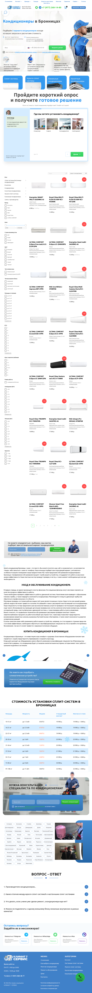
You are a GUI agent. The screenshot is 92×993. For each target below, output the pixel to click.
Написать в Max (69, 936)
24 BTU (41, 757)
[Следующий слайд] (88, 655)
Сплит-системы (11, 79)
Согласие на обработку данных (50, 985)
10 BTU (41, 739)
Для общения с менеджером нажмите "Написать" (40, 941)
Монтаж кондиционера (49, 967)
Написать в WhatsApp (42, 936)
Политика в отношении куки (49, 988)
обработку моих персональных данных (26, 52)
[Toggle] (26, 180)
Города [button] (36, 1)
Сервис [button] (75, 1)
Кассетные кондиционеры (74, 970)
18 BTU (41, 751)
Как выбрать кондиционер (50, 963)
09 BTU (41, 733)
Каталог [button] (17, 1)
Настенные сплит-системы (74, 963)
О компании (8, 1)
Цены (42, 973)
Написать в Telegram (13, 936)
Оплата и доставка (47, 1)
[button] (79, 7)
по (43, 52)
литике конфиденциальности (52, 52)
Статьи (83, 1)
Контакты (47, 3)
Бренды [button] (27, 1)
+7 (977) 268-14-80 (51, 7)
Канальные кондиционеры (74, 974)
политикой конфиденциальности (30, 555)
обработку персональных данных (31, 554)
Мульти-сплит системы (73, 967)
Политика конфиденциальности (50, 983)
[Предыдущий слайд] (4, 655)
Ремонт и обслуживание (49, 970)
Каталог (68, 960)
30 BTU (41, 763)
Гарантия (67, 1)
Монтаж (58, 1)
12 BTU (41, 745)
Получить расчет (57, 47)
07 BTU (41, 727)
